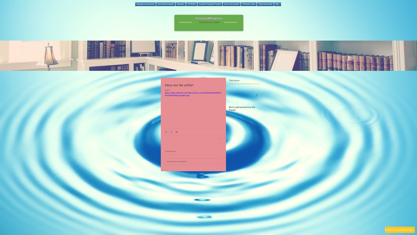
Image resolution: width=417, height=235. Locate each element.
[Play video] (193, 108)
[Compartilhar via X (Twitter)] (171, 132)
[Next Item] (256, 95)
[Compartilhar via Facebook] (166, 132)
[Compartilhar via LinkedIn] (177, 132)
